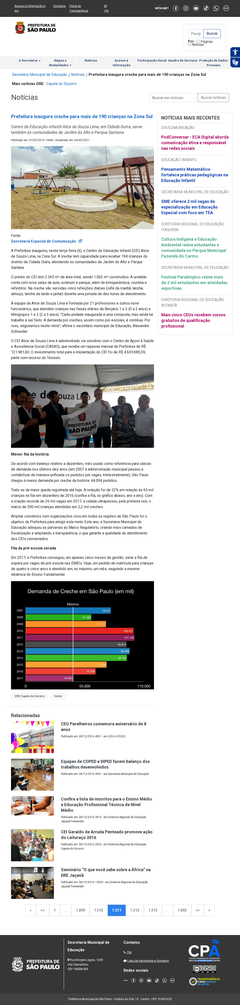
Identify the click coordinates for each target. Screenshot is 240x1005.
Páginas (207, 41)
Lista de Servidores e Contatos (148, 960)
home (58, 696)
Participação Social (152, 60)
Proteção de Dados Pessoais (213, 63)
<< (43, 910)
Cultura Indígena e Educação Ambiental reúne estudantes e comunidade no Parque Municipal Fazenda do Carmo (193, 248)
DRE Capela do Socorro (30, 696)
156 (129, 952)
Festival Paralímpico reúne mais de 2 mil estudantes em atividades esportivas (194, 282)
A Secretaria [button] (28, 60)
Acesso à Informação (121, 63)
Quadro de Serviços (182, 60)
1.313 (153, 910)
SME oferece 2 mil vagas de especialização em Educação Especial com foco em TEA (189, 207)
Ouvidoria (59, 6)
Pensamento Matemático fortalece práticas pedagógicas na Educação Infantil (194, 175)
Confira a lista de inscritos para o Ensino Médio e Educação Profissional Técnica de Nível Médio (106, 804)
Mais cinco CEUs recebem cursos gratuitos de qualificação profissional (193, 320)
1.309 (80, 910)
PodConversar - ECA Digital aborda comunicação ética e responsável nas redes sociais (195, 143)
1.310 (98, 910)
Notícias (198, 44)
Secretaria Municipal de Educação (39, 74)
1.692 (182, 910)
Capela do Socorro (61, 83)
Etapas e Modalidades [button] (59, 63)
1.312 (134, 910)
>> (197, 910)
